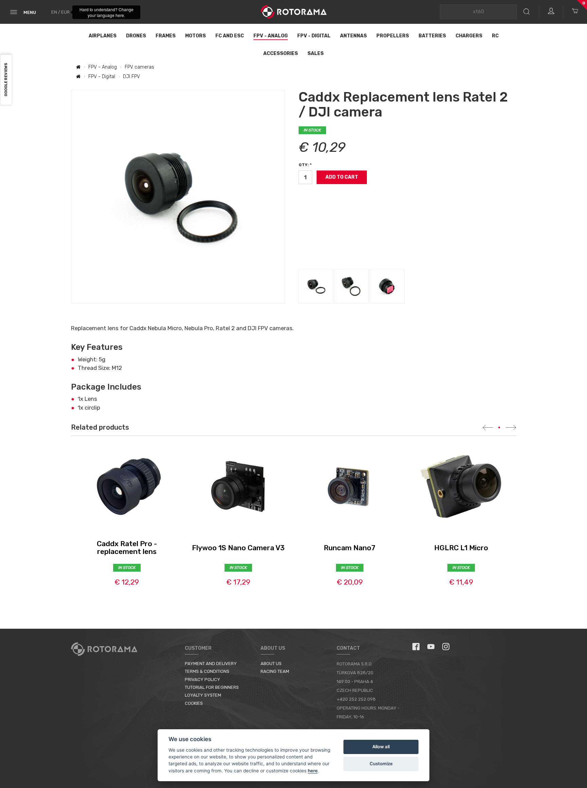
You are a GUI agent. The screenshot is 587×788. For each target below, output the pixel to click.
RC (495, 36)
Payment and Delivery (211, 663)
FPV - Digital (314, 36)
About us (271, 663)
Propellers (392, 36)
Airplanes (103, 36)
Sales (315, 53)
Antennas (353, 36)
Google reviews (6, 80)
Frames (166, 36)
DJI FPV (131, 76)
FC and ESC (229, 36)
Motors (195, 36)
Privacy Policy (202, 679)
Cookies (194, 703)
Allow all (381, 746)
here (313, 770)
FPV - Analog (270, 36)
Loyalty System (203, 695)
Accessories (280, 53)
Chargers (469, 36)
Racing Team (275, 671)
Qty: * (305, 164)
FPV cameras (139, 67)
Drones (136, 36)
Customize (381, 763)
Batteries (432, 36)
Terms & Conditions (207, 671)
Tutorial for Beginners (212, 687)
